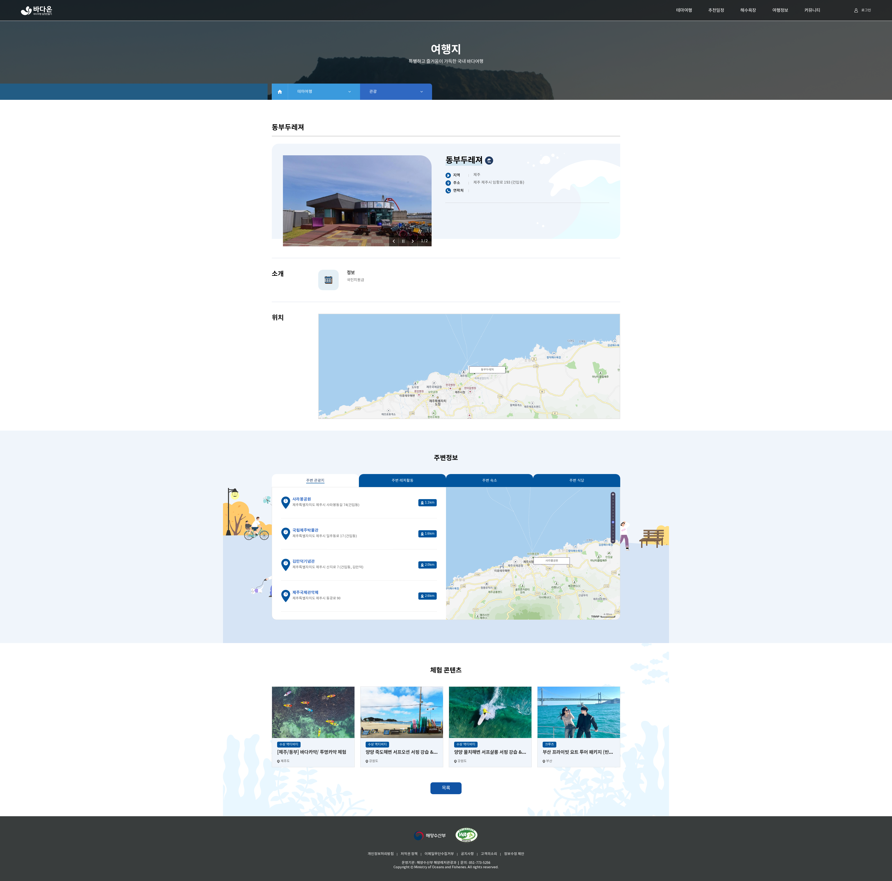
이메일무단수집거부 (439, 854)
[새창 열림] (466, 836)
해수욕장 (748, 10)
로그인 (866, 10)
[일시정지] (403, 241)
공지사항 (467, 854)
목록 (446, 788)
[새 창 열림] (430, 835)
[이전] (393, 241)
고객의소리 (489, 854)
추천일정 (716, 10)
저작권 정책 (409, 854)
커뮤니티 (812, 10)
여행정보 (780, 10)
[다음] (412, 241)
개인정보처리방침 (381, 854)
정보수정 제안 (514, 854)
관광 (385, 91)
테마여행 (684, 10)
